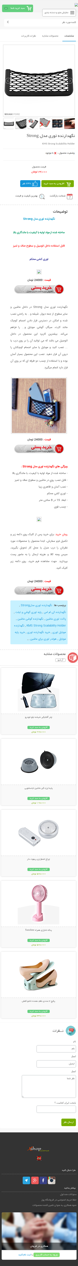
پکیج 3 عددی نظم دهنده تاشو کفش (38, 1001)
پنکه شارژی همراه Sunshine (38, 930)
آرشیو (60, 660)
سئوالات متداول (68, 1194)
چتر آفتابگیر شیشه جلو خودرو (38, 717)
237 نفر (26, 183)
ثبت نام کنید (24, 1254)
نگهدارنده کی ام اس (55, 612)
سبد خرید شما (18, 8)
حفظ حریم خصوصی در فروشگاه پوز (59, 1200)
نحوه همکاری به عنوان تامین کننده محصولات (54, 1205)
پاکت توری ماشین (56, 619)
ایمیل (73, 1056)
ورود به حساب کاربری (47, 1254)
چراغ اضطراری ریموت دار (38, 859)
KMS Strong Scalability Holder (46, 625)
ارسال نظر (68, 1122)
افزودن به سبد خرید (53, 183)
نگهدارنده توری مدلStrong (37, 605)
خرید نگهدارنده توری (38, 632)
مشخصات (69, 36)
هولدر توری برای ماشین (43, 639)
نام (74, 1041)
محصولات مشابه (50, 36)
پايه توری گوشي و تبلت (28, 612)
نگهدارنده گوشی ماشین (30, 619)
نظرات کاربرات (28, 36)
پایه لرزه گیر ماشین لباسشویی (39, 788)
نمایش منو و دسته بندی (56, 12)
